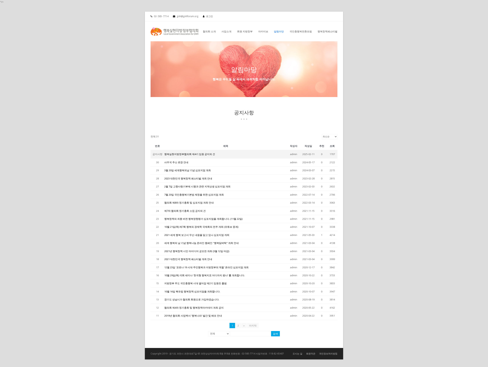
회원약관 (310, 353)
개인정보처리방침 (328, 353)
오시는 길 (297, 353)
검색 (275, 333)
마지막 (253, 325)
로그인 (209, 16)
